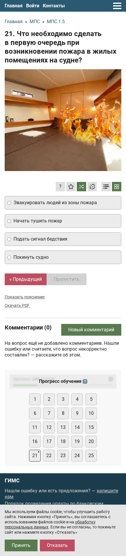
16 (35, 441)
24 (77, 455)
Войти (32, 6)
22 (49, 455)
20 (91, 441)
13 (63, 427)
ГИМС (12, 480)
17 (49, 441)
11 (35, 427)
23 (63, 455)
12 (49, 427)
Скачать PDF (17, 305)
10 (91, 413)
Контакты (54, 6)
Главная (14, 6)
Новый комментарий (91, 329)
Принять (21, 545)
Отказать (57, 545)
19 (77, 441)
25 (91, 455)
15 (91, 427)
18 (63, 441)
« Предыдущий (25, 279)
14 (77, 427)
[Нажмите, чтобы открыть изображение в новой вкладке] (63, 120)
